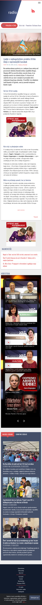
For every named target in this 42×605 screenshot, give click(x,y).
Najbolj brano (7, 435)
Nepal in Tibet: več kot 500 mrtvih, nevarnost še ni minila (20, 255)
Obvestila (21, 571)
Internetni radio (21, 590)
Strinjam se (35, 597)
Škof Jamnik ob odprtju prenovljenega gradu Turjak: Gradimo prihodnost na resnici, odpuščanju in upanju (20, 542)
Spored (21, 574)
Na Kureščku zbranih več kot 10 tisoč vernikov (18, 465)
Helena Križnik (22, 65)
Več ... (24, 602)
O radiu (21, 588)
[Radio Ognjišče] (21, 11)
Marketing (21, 582)
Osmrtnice (21, 569)
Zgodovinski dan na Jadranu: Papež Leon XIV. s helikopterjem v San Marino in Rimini (18, 502)
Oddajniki (21, 592)
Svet (4, 64)
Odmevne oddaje (21, 435)
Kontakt (21, 578)
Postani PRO (21, 584)
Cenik (21, 580)
